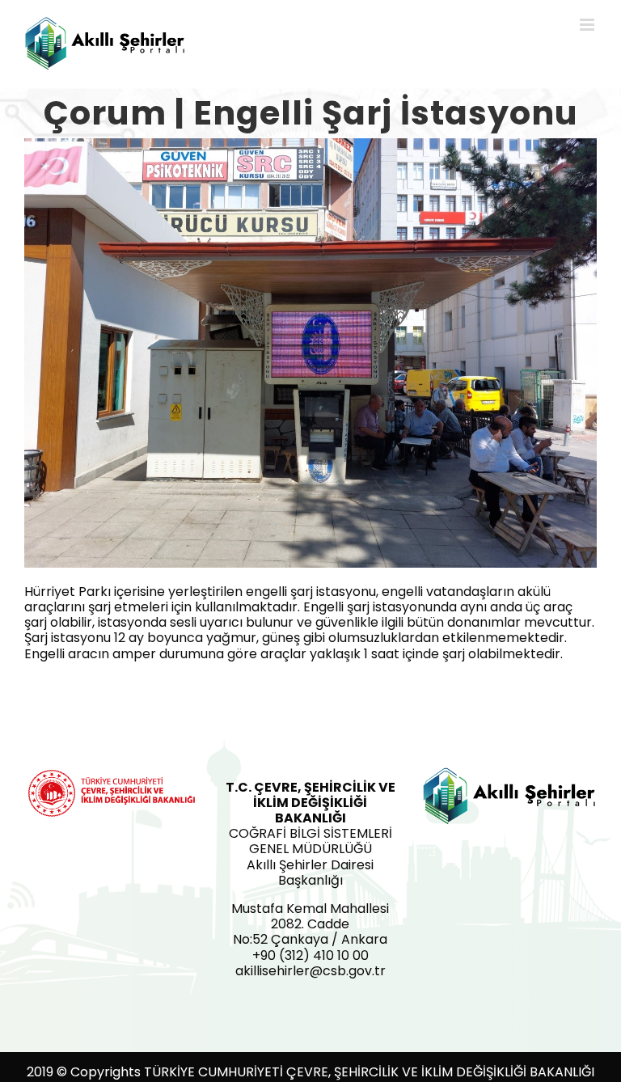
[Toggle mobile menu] (588, 24)
